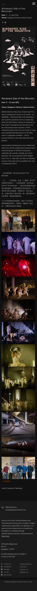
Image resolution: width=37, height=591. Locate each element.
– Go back (6, 481)
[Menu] (33, 3)
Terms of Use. (27, 582)
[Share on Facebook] (3, 22)
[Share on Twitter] (5, 22)
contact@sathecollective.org (15, 510)
